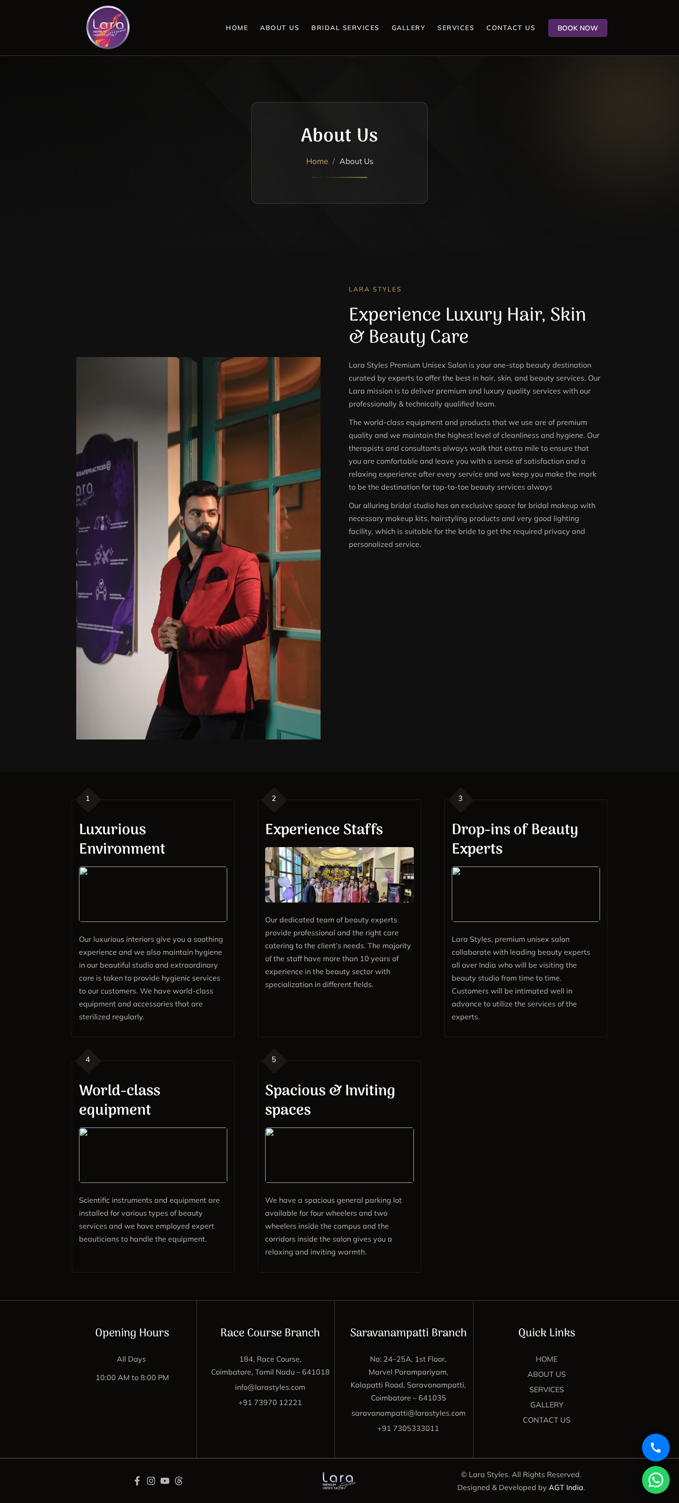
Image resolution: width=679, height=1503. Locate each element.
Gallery (409, 28)
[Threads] (178, 1480)
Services (455, 28)
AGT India (566, 1487)
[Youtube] (165, 1480)
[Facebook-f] (137, 1480)
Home (237, 28)
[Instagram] (151, 1480)
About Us (279, 28)
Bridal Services (345, 28)
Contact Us (510, 28)
